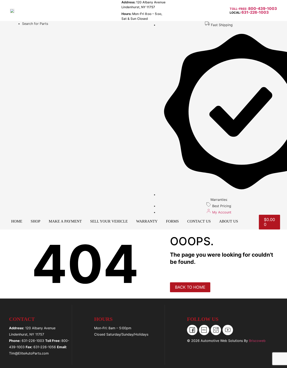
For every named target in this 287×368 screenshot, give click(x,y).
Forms (172, 221)
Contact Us (199, 221)
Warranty (147, 221)
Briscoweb (257, 341)
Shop (35, 221)
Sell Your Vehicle (109, 221)
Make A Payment (65, 221)
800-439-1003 (262, 8)
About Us (228, 221)
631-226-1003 (255, 12)
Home (16, 221)
